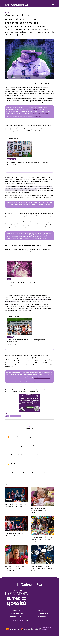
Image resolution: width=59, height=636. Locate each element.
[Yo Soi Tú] (16, 603)
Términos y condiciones (16, 613)
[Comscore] (13, 629)
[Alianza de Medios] (31, 629)
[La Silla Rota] (16, 593)
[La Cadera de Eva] (16, 5)
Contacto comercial (42, 613)
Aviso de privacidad (15, 616)
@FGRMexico (36, 109)
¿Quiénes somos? (15, 610)
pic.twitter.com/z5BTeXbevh (42, 378)
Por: (11, 82)
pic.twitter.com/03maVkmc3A (39, 113)
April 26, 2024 (37, 116)
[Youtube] (20, 620)
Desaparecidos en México (16, 416)
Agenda (7, 416)
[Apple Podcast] (27, 620)
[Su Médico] (16, 597)
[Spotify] (25, 620)
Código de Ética (41, 616)
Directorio (40, 610)
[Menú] (53, 5)
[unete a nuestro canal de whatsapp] (29, 402)
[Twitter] (15, 620)
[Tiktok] (22, 620)
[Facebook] (13, 620)
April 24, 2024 (37, 381)
